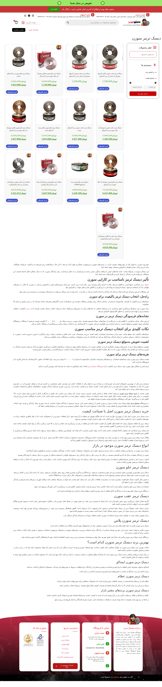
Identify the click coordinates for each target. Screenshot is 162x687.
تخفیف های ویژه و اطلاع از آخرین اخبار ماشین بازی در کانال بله (88, 9)
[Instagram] (33, 15)
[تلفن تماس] (107, 643)
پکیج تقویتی (65, 644)
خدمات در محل (94, 30)
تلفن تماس (100, 644)
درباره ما (65, 648)
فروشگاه (107, 30)
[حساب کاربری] (23, 22)
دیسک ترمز (130, 30)
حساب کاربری (31, 22)
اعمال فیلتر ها (143, 94)
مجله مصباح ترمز (77, 30)
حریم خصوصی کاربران (65, 657)
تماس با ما (63, 30)
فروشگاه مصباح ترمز (95, 366)
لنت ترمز (118, 30)
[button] (103, 88)
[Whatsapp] (25, 15)
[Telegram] (29, 15)
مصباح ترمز (143, 30)
